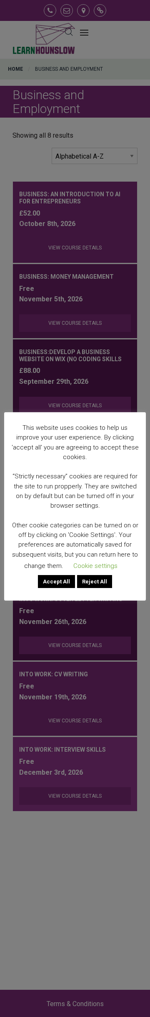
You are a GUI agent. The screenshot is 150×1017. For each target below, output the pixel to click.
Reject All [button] (94, 581)
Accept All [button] (56, 581)
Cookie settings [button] (95, 566)
